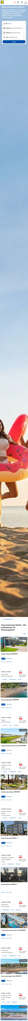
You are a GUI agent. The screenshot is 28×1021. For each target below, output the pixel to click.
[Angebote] (14, 2)
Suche (14, 42)
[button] (14, 659)
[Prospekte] (18, 2)
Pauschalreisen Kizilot (8, 619)
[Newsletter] (21, 2)
